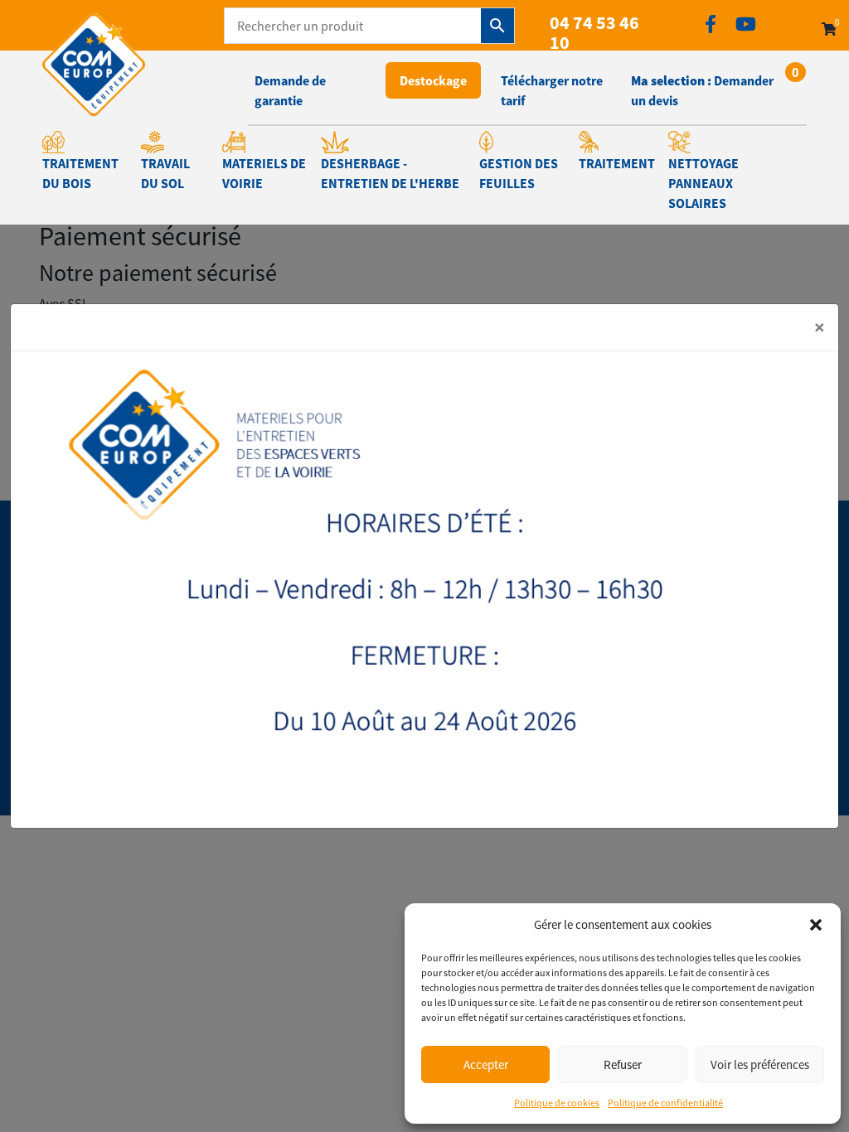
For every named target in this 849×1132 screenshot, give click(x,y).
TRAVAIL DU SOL (165, 173)
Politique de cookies (556, 1102)
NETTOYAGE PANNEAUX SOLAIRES (703, 183)
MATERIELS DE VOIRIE (264, 173)
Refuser (623, 1064)
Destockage (433, 80)
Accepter (485, 1064)
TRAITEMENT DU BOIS (80, 173)
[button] (816, 925)
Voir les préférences (760, 1064)
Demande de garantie (290, 90)
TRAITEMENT (617, 163)
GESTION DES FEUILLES (518, 173)
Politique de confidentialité (665, 1102)
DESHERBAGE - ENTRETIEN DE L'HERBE (390, 173)
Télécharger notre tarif (552, 90)
